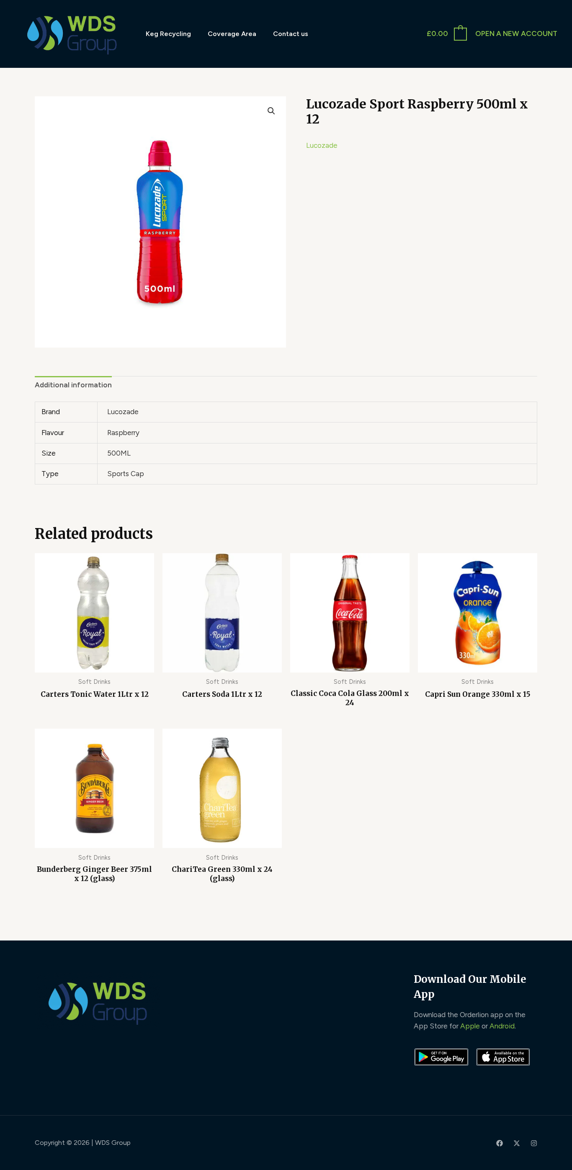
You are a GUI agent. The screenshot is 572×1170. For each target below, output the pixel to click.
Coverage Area (232, 34)
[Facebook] (499, 1143)
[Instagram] (534, 1143)
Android (502, 1026)
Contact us (290, 34)
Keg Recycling (168, 34)
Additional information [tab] (73, 385)
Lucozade (322, 145)
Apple (470, 1026)
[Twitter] (516, 1143)
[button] (271, 111)
